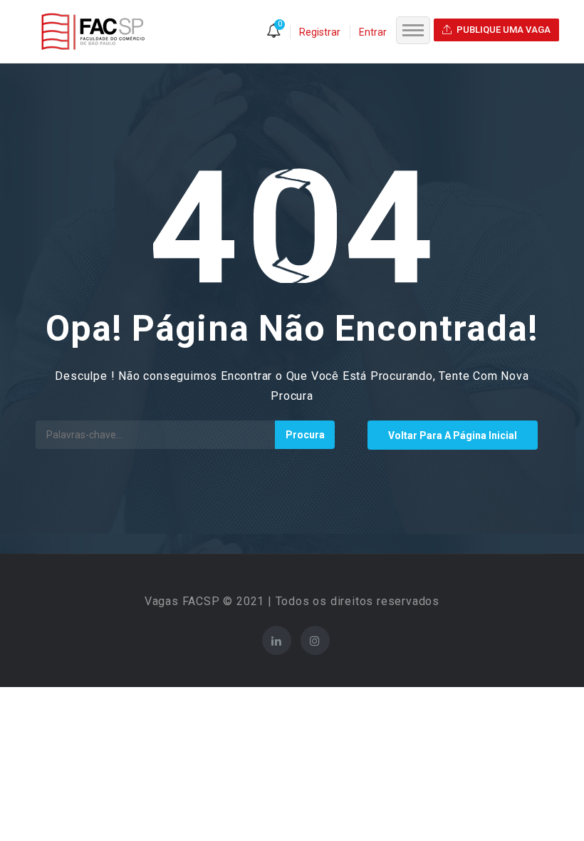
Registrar (319, 32)
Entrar (373, 32)
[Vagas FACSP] (93, 30)
